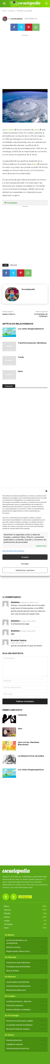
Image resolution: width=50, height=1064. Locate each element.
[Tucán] (9, 360)
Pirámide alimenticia (14, 1040)
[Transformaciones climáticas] (9, 346)
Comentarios (12, 203)
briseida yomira (18, 640)
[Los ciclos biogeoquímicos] (9, 332)
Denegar (25, 563)
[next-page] (7, 781)
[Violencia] (9, 718)
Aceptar (25, 557)
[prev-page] (3, 781)
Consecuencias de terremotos (17, 1048)
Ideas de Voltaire (12, 971)
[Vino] (9, 732)
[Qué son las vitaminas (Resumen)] (9, 745)
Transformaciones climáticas (32, 343)
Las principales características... (18, 982)
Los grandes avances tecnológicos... (19, 1025)
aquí (30, 887)
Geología (13, 265)
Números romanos (13, 947)
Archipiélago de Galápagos (41, 315)
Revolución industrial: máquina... (18, 1029)
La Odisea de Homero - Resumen (18, 1001)
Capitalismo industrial (14, 1044)
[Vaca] (9, 374)
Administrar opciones (25, 570)
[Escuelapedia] (5, 18)
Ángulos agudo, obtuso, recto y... (18, 951)
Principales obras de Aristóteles (18, 967)
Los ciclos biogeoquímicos (31, 329)
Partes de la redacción (14, 1005)
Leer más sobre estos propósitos (13, 551)
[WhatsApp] (36, 27)
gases (36, 130)
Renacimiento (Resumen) (16, 990)
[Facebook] (14, 27)
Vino (20, 728)
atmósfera (9, 130)
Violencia (22, 715)
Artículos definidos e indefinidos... (19, 1010)
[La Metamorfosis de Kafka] (9, 759)
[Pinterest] (28, 27)
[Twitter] (21, 27)
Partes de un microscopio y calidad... (20, 1021)
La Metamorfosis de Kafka (31, 756)
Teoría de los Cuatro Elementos (18, 963)
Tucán (21, 357)
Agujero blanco (8, 314)
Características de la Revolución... (19, 986)
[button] (46, 491)
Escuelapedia (17, 19)
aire (35, 164)
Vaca (20, 371)
